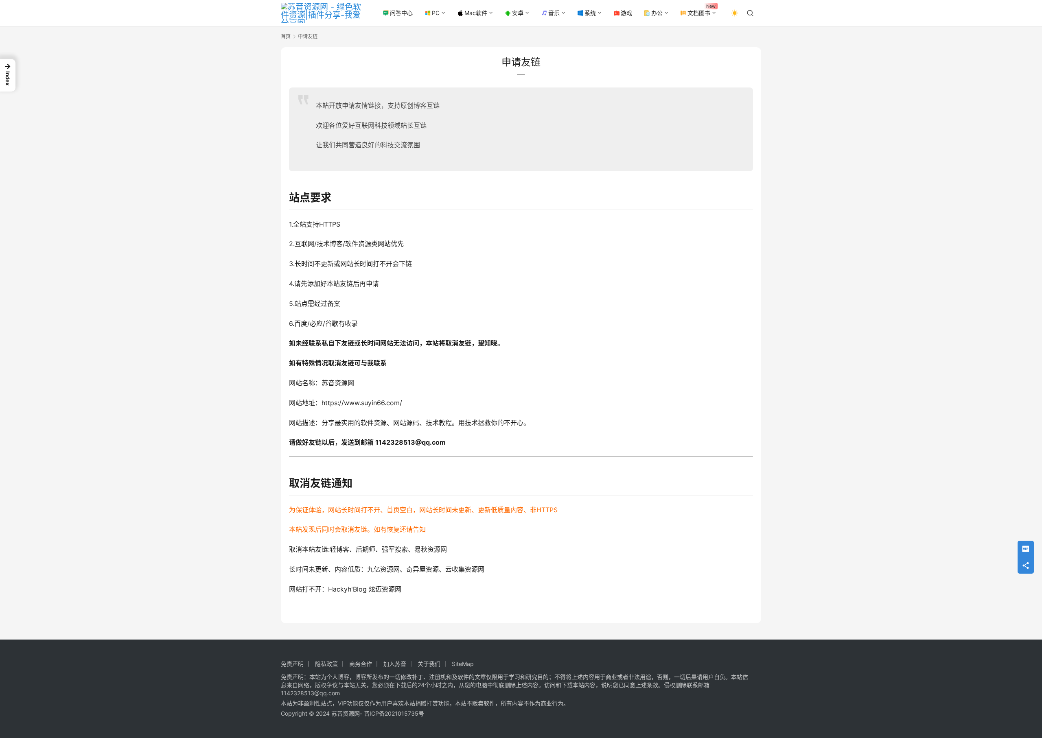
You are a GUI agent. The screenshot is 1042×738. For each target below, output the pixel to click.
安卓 (517, 12)
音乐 (554, 12)
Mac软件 (475, 12)
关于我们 (429, 663)
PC (436, 12)
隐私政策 (326, 663)
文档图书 (698, 12)
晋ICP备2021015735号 (394, 713)
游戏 (626, 12)
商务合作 (360, 663)
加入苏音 (394, 663)
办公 (657, 12)
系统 (590, 12)
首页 (286, 36)
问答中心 (401, 12)
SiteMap (463, 663)
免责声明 (292, 663)
